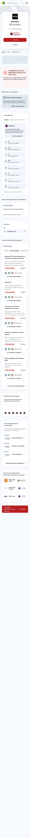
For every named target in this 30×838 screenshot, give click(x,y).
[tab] (6, 120)
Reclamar (16, 40)
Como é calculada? (17, 136)
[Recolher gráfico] (25, 396)
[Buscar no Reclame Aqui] (22, 3)
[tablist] (15, 250)
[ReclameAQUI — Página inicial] (3, 3)
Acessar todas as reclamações (15, 386)
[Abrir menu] (26, 3)
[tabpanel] (15, 156)
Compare (15, 44)
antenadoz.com (11, 231)
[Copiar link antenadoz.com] (25, 231)
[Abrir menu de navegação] (27, 52)
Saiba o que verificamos (17, 106)
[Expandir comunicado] (15, 83)
